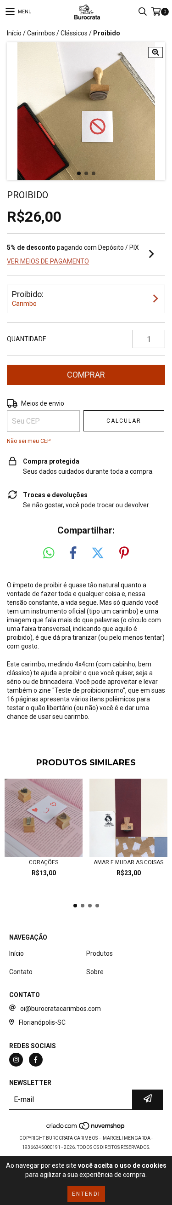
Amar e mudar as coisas (128, 862)
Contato (21, 971)
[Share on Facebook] (72, 553)
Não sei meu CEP (28, 441)
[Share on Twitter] (97, 553)
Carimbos (41, 33)
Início (14, 33)
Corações (43, 862)
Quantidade (26, 339)
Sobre (95, 971)
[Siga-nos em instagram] (16, 1060)
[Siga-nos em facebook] (36, 1060)
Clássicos (74, 33)
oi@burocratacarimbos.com (60, 1008)
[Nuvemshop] (86, 1128)
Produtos (99, 953)
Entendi (86, 1194)
